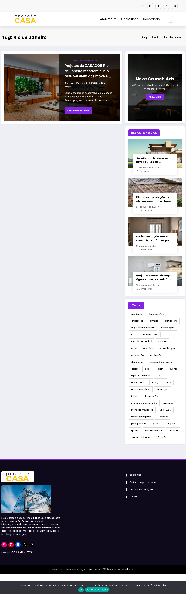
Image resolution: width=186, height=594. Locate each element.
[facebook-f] (158, 6)
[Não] (182, 587)
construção (137, 355)
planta (156, 423)
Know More (155, 97)
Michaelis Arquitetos (142, 409)
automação (167, 327)
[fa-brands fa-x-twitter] (166, 6)
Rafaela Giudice (153, 430)
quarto (135, 430)
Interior (83, 61)
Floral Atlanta (138, 382)
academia (136, 313)
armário (154, 320)
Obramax (163, 416)
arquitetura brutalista (143, 327)
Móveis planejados (90, 83)
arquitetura (171, 320)
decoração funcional (161, 361)
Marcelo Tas (151, 396)
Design (77, 61)
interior (135, 396)
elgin (160, 368)
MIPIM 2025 (165, 409)
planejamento (139, 423)
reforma (173, 430)
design (134, 368)
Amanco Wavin (157, 313)
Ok (81, 589)
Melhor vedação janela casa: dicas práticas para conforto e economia (154, 239)
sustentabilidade (140, 437)
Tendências (92, 61)
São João (161, 437)
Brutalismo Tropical (141, 341)
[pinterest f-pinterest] (150, 6)
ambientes (137, 320)
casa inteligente (168, 348)
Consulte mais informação (78, 110)
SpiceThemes (127, 569)
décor (148, 368)
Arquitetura (108, 19)
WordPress (89, 569)
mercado (168, 402)
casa (134, 348)
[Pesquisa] (171, 19)
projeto (171, 423)
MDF (78, 83)
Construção (130, 19)
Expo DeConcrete (140, 375)
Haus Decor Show (140, 389)
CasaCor (71, 83)
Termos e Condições (141, 489)
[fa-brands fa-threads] (175, 6)
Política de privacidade (143, 482)
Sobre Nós (135, 475)
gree (168, 382)
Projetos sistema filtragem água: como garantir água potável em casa (154, 278)
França (155, 382)
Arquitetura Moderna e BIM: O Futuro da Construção (152, 160)
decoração (137, 361)
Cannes (162, 341)
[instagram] (142, 6)
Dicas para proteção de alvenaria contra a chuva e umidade (155, 199)
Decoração (151, 19)
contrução (156, 355)
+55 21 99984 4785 (21, 552)
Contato (134, 496)
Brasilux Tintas (150, 334)
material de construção (144, 402)
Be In (133, 334)
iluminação (162, 389)
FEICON (160, 375)
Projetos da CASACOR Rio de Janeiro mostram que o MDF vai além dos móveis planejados (87, 72)
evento (173, 368)
